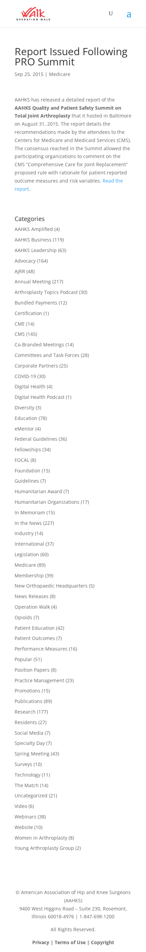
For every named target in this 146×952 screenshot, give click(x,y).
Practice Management (39, 680)
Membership (29, 575)
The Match (27, 785)
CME (20, 324)
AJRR (20, 271)
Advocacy (25, 260)
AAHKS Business (33, 239)
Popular (23, 659)
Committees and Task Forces (47, 355)
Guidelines (27, 481)
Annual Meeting (33, 281)
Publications (28, 701)
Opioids (23, 617)
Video (21, 806)
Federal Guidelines (36, 439)
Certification (28, 313)
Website (24, 827)
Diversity (24, 407)
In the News (28, 523)
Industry (24, 533)
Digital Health (30, 386)
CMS (20, 334)
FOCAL (22, 460)
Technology (27, 774)
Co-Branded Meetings (39, 344)
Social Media (29, 733)
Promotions (27, 690)
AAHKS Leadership (36, 250)
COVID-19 (25, 376)
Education (26, 418)
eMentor (24, 428)
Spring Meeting (32, 753)
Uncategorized (31, 795)
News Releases (32, 596)
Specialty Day (30, 743)
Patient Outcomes (35, 638)
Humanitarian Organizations (47, 502)
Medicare (59, 74)
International (29, 544)
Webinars (25, 816)
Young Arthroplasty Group (44, 848)
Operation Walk (32, 607)
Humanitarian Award (38, 491)
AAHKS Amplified (34, 229)
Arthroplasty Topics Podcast (46, 292)
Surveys (23, 764)
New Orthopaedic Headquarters (51, 585)
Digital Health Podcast (40, 397)
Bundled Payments (36, 302)
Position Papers (32, 670)
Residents (26, 722)
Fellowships (28, 449)
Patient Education (35, 628)
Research (25, 711)
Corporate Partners (36, 365)
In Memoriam (30, 512)
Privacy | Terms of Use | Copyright (73, 942)
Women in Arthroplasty (41, 837)
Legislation (27, 554)
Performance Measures (41, 648)
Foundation (27, 470)
